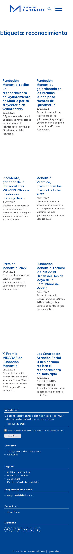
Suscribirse (13, 436)
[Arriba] (62, 544)
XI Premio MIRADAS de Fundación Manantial (12, 360)
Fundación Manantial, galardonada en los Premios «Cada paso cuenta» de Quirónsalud (48, 93)
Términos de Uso (30, 430)
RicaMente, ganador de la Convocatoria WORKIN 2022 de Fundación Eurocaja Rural (16, 188)
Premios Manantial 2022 (15, 266)
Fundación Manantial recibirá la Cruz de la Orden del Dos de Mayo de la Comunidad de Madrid (50, 276)
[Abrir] (58, 9)
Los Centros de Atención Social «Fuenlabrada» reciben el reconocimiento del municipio (48, 364)
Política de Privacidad (48, 430)
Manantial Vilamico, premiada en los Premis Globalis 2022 (49, 186)
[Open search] (49, 8)
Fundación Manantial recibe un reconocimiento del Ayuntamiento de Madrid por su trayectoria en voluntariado (16, 95)
